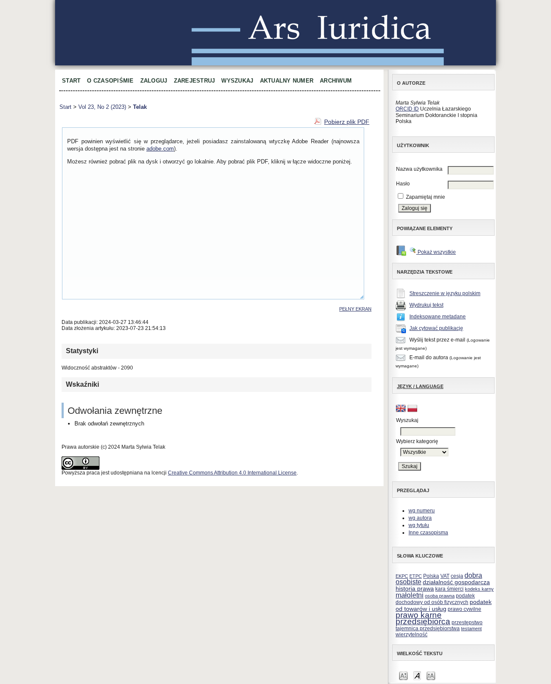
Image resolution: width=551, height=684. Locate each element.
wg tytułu (419, 525)
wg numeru (422, 511)
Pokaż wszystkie (436, 252)
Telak (140, 107)
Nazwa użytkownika (419, 169)
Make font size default (417, 675)
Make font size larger (431, 675)
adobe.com (160, 148)
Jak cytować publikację (436, 328)
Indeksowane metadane (437, 317)
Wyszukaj (237, 80)
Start (71, 80)
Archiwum (336, 80)
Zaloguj (153, 80)
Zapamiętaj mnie (425, 197)
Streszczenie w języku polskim (444, 293)
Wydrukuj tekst (426, 305)
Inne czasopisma (428, 533)
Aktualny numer (287, 80)
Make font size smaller (403, 675)
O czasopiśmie (110, 80)
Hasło (403, 184)
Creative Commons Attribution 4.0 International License (232, 473)
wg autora (420, 518)
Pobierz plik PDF (346, 121)
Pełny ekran (355, 308)
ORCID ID (407, 109)
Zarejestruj (194, 80)
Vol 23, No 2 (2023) (102, 107)
